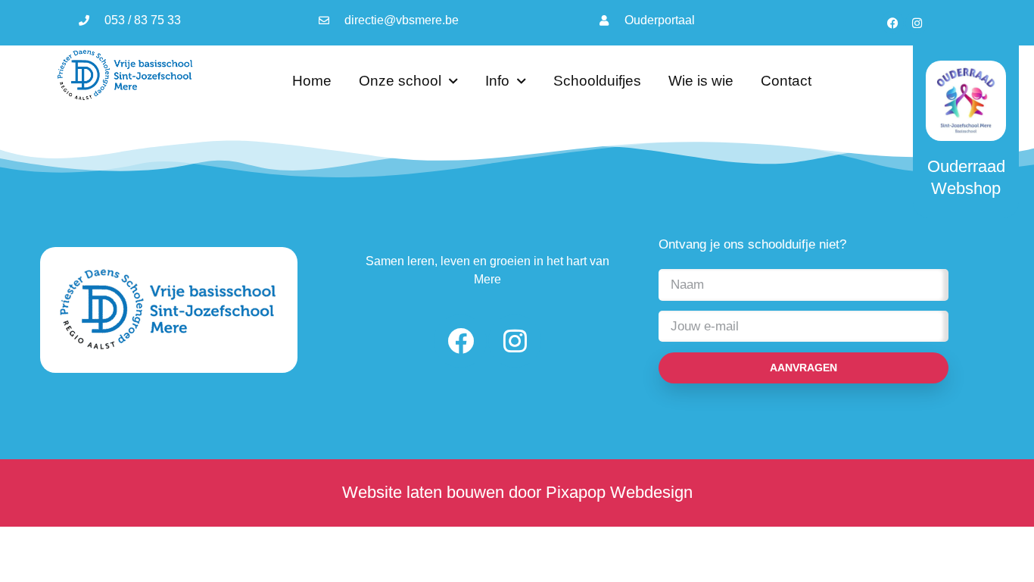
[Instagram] (916, 22)
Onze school (400, 81)
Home (312, 81)
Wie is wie (700, 81)
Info (497, 81)
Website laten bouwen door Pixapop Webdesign (517, 492)
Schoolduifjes (597, 81)
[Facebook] (892, 22)
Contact (786, 81)
